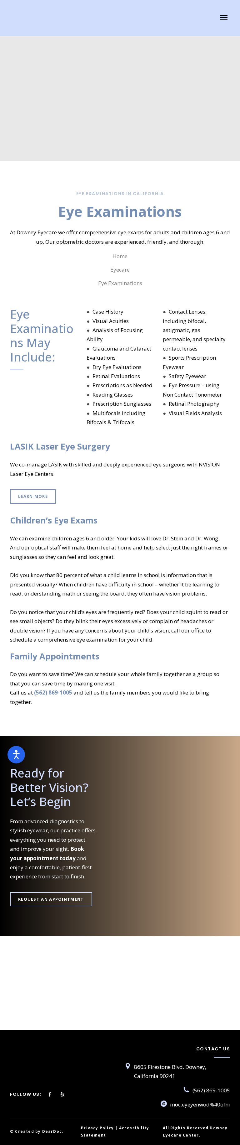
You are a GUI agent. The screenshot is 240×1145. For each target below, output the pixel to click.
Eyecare (120, 269)
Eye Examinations (120, 283)
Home (120, 256)
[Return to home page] (40, 17)
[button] (33, 496)
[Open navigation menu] (224, 17)
